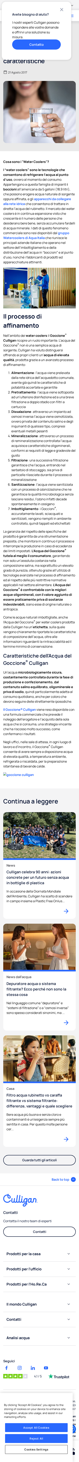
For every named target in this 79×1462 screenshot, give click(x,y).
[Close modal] (61, 9)
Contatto (36, 44)
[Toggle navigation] (72, 16)
